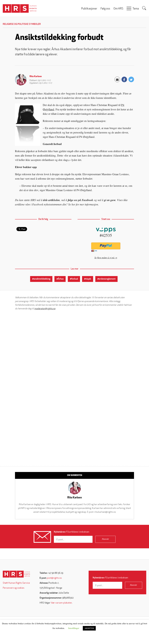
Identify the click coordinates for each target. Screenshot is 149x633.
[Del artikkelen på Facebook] (124, 79)
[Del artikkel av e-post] (117, 79)
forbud (74, 279)
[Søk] (144, 8)
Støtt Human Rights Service (16, 583)
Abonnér (105, 539)
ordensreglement (107, 279)
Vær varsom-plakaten (61, 603)
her (73, 204)
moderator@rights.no (44, 309)
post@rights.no (54, 578)
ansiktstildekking (42, 279)
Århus (61, 279)
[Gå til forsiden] (16, 574)
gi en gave (110, 200)
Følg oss (105, 8)
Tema (136, 8)
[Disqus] (74, 349)
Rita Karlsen (36, 76)
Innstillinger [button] (73, 628)
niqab (88, 279)
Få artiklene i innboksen (71, 532)
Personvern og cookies (13, 588)
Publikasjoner (89, 8)
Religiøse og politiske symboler (22, 24)
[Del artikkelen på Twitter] (131, 79)
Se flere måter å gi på (104, 257)
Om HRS (118, 8)
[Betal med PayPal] (106, 245)
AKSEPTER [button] (89, 628)
